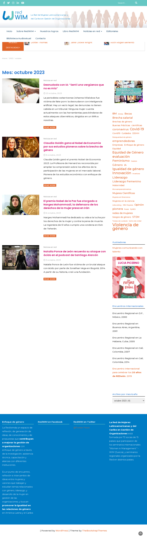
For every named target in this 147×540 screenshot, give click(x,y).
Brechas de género (122, 122)
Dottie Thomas (39, 42)
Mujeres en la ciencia (123, 201)
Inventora (136, 174)
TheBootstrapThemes (94, 530)
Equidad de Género (128, 152)
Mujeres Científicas (123, 193)
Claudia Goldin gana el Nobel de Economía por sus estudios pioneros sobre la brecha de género (73, 146)
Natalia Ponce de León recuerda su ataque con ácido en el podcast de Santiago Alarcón (74, 253)
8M (114, 113)
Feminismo (121, 160)
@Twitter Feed (81, 427)
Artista (120, 114)
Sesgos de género (121, 217)
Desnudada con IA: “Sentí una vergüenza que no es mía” (73, 86)
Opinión (139, 204)
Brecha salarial (122, 117)
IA (125, 165)
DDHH (135, 133)
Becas (128, 113)
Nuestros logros (49, 31)
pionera (117, 208)
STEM (135, 216)
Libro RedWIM (71, 31)
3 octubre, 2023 (53, 260)
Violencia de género (125, 226)
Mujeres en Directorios (121, 197)
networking (116, 205)
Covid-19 (137, 129)
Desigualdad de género (121, 137)
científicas (136, 125)
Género (117, 165)
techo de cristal (135, 221)
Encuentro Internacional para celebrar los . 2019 (126, 372)
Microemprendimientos (121, 189)
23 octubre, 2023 (54, 93)
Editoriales (112, 31)
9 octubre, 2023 (53, 155)
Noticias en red (92, 31)
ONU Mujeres (128, 205)
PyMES (133, 209)
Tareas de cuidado (120, 221)
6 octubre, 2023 (53, 213)
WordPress (62, 530)
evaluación (121, 156)
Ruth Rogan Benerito (122, 42)
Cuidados (126, 133)
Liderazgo (119, 177)
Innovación (121, 173)
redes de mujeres (122, 213)
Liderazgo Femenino (126, 181)
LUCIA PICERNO (128, 263)
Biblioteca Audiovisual (18, 38)
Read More (50, 127)
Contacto (40, 38)
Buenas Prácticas (121, 125)
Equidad (116, 148)
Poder (126, 209)
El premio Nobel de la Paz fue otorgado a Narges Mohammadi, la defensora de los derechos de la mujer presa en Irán (70, 204)
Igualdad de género (128, 169)
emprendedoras (123, 141)
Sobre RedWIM (25, 31)
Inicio (9, 31)
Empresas (117, 145)
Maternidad (118, 185)
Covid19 (116, 133)
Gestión (134, 161)
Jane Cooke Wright (81, 42)
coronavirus (120, 129)
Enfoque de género (134, 145)
